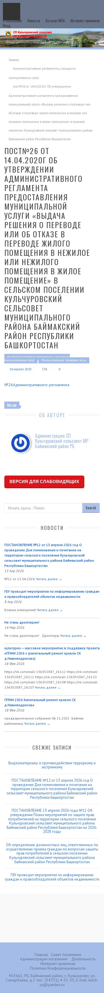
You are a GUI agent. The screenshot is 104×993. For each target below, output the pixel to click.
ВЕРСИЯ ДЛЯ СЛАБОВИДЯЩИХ (44, 481)
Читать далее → (49, 579)
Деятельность (83, 958)
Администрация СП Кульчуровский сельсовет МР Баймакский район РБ (61, 441)
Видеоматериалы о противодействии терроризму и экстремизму (52, 765)
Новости (33, 20)
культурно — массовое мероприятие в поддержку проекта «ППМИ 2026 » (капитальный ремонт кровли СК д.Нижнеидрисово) (52, 653)
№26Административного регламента (36, 384)
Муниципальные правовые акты (63, 360)
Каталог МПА (55, 20)
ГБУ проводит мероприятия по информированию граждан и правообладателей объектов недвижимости (52, 877)
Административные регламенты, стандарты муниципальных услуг (37, 358)
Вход (6, 25)
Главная (14, 60)
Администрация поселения (43, 958)
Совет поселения (66, 954)
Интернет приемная (85, 20)
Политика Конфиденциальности (58, 968)
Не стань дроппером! (21, 622)
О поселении (12, 20)
